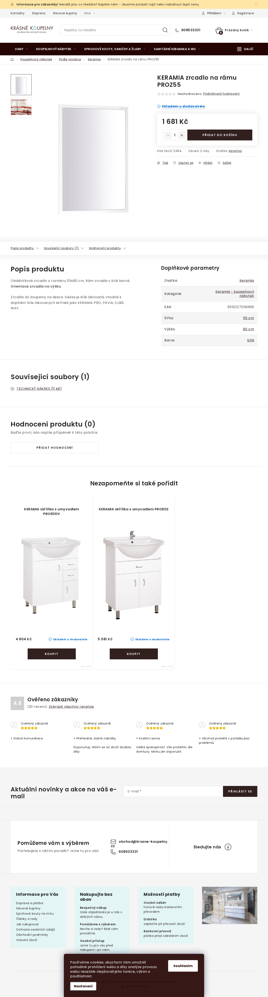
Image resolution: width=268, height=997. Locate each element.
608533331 (190, 30)
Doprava (38, 13)
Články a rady (26, 919)
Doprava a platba (29, 903)
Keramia (235, 151)
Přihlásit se (240, 791)
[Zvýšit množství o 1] (182, 135)
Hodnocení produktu (105, 248)
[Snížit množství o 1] (168, 135)
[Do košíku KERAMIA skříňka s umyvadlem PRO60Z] (134, 653)
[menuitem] (21, 49)
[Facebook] (228, 847)
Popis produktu (22, 248)
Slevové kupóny (65, 13)
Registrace (245, 13)
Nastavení (83, 986)
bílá (250, 340)
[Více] (245, 49)
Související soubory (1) (61, 248)
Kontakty (17, 13)
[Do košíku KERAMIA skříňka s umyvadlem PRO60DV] (52, 653)
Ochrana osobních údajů (35, 929)
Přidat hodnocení (54, 448)
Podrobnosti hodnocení (221, 94)
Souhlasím (183, 965)
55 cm (248, 318)
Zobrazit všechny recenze (71, 706)
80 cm (248, 329)
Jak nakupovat (27, 924)
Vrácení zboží (26, 940)
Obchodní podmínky (32, 935)
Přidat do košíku (219, 135)
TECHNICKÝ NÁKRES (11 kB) (39, 388)
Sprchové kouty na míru (35, 913)
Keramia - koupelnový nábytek (234, 293)
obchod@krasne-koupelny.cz (139, 843)
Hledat (165, 30)
